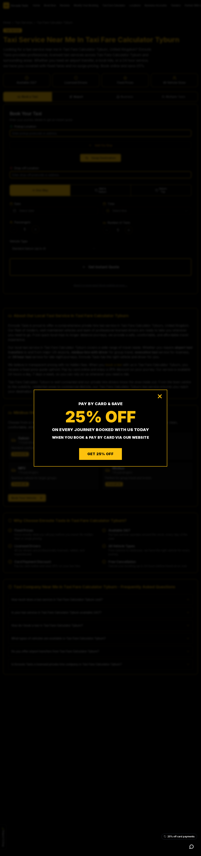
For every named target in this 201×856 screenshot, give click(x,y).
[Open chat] (191, 846)
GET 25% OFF (100, 454)
